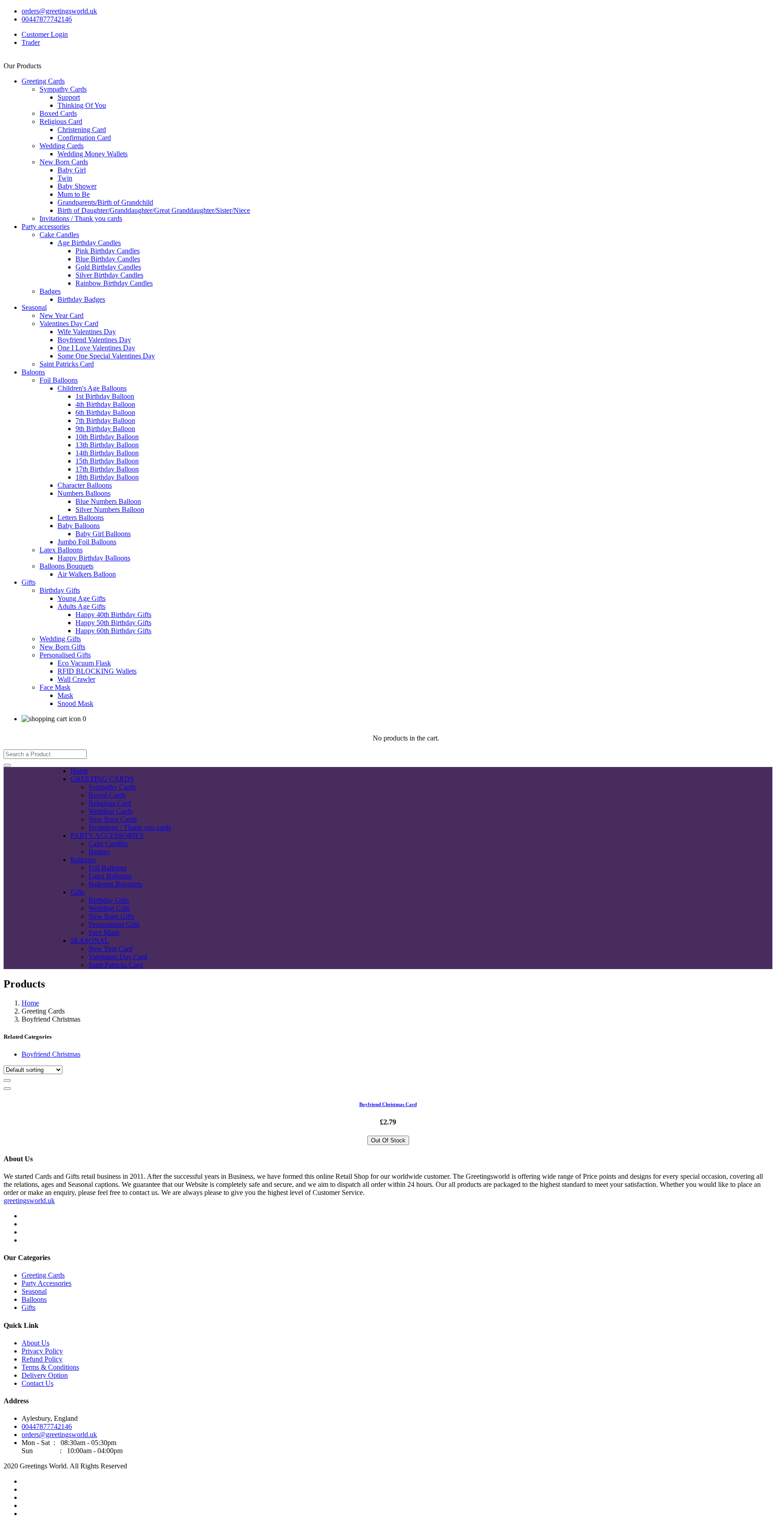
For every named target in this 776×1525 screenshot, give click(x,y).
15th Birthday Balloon (107, 461)
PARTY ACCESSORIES (107, 835)
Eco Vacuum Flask (84, 663)
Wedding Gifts (60, 639)
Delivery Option (45, 1375)
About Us (35, 1343)
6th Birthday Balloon (105, 412)
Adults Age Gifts (81, 606)
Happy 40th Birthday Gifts (113, 614)
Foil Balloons (59, 380)
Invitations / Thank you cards (81, 218)
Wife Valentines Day (86, 331)
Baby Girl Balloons (103, 534)
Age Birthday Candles (89, 243)
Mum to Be (73, 194)
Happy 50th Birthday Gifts (113, 622)
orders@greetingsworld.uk (59, 11)
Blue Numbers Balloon (108, 501)
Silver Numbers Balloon (109, 509)
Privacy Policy (42, 1351)
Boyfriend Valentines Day (94, 340)
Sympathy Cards (63, 89)
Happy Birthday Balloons (93, 558)
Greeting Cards (43, 81)
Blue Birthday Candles (107, 259)
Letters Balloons (80, 517)
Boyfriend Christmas (51, 1054)
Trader (31, 42)
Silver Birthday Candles (109, 275)
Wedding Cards (62, 146)
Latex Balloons (61, 550)
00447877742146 (47, 19)
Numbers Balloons (83, 493)
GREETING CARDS (102, 779)
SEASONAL (90, 940)
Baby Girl (71, 170)
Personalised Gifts (65, 655)
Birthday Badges (81, 299)
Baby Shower (77, 186)
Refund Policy (42, 1359)
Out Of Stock (388, 1140)
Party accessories (46, 226)
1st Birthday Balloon (104, 396)
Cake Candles (59, 234)
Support (68, 97)
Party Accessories (46, 1283)
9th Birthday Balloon (105, 428)
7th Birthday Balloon (105, 420)
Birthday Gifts (60, 590)
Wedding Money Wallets (92, 154)
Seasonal (34, 307)
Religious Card (61, 121)
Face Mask (55, 687)
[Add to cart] (7, 1080)
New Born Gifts (62, 647)
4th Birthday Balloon (105, 404)
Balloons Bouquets (66, 566)
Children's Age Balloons (92, 388)
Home (79, 771)
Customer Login (45, 34)
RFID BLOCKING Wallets (97, 671)
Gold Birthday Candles (108, 267)
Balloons (83, 860)
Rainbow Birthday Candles (114, 283)
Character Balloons (84, 485)
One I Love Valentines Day (96, 348)
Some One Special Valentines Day (106, 356)
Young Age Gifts (81, 598)
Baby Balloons (78, 525)
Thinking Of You (81, 105)
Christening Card (81, 129)
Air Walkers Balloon (86, 574)
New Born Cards (64, 162)
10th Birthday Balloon (107, 437)
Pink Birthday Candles (107, 251)
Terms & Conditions (50, 1367)
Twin (64, 178)
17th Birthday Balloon (107, 469)
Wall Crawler (76, 679)
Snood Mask (75, 703)
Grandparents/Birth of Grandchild (105, 202)
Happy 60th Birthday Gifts (113, 631)
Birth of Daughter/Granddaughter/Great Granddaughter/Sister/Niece (153, 210)
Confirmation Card (84, 137)
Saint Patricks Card (67, 364)
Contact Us (37, 1383)
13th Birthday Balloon (107, 445)
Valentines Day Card (69, 323)
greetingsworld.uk (29, 1200)
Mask (65, 695)
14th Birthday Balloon (107, 453)
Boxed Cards (58, 113)
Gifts (28, 582)
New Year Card (62, 315)
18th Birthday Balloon (107, 477)
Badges (50, 291)
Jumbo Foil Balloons (86, 542)
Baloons (33, 372)
